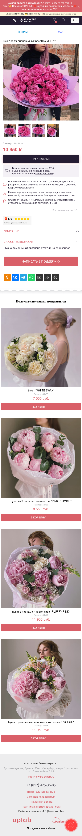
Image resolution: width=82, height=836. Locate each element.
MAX (60, 32)
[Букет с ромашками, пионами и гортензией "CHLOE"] (41, 679)
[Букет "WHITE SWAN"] (41, 348)
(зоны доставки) (44, 173)
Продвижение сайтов (41, 828)
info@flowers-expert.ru (41, 776)
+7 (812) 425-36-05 (41, 785)
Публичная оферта (41, 801)
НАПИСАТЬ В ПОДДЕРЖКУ (41, 261)
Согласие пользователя (41, 796)
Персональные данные (41, 791)
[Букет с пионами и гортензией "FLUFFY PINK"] (41, 569)
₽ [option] (73, 20)
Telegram (21, 32)
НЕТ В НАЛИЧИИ (41, 159)
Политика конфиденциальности (41, 806)
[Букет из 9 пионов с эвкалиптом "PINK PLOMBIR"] (41, 458)
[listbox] (75, 20)
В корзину (38, 407)
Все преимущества (62, 210)
